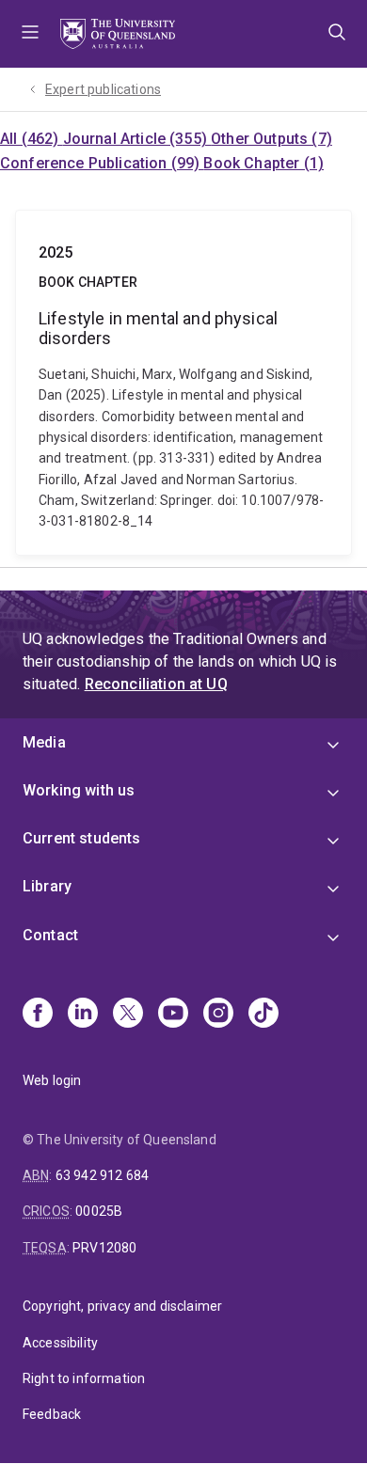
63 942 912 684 (102, 1175)
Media (44, 742)
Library (47, 886)
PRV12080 (104, 1247)
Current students (82, 838)
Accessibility (60, 1342)
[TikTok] (263, 1014)
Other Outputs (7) (271, 139)
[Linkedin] (83, 1014)
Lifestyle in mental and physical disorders (183, 383)
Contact (50, 935)
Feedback (52, 1414)
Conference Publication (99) (101, 163)
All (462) (31, 139)
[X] (128, 1014)
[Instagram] (218, 1014)
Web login (52, 1080)
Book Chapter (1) (263, 163)
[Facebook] (38, 1014)
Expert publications (103, 89)
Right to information (84, 1378)
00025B (98, 1211)
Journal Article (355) (137, 139)
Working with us (79, 790)
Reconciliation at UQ (156, 684)
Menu (30, 34)
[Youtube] (173, 1014)
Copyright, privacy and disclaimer (122, 1306)
